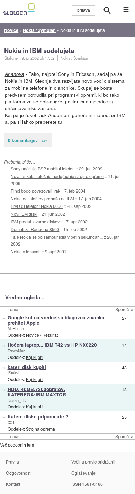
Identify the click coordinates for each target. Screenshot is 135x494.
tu (60, 121)
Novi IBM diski (24, 214)
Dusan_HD (17, 400)
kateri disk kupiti (27, 367)
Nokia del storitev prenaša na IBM (42, 198)
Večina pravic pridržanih (94, 462)
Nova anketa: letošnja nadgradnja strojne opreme (57, 176)
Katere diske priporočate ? (38, 416)
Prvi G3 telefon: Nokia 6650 (37, 206)
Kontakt (13, 484)
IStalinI (13, 373)
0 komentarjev (23, 140)
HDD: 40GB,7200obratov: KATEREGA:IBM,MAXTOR (37, 392)
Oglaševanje (83, 473)
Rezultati (50, 335)
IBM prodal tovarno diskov (35, 221)
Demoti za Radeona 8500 (35, 229)
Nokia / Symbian (74, 58)
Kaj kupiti (34, 357)
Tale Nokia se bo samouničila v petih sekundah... (57, 237)
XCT (11, 422)
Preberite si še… (19, 162)
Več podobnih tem (17, 445)
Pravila (12, 462)
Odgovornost (18, 473)
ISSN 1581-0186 (87, 484)
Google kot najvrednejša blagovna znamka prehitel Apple (56, 320)
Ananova (14, 74)
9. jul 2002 (30, 58)
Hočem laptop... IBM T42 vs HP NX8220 (52, 345)
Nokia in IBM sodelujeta (39, 50)
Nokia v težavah (26, 251)
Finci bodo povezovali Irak (35, 191)
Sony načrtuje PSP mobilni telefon (43, 168)
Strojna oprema (40, 429)
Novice (32, 335)
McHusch (16, 328)
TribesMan (16, 350)
